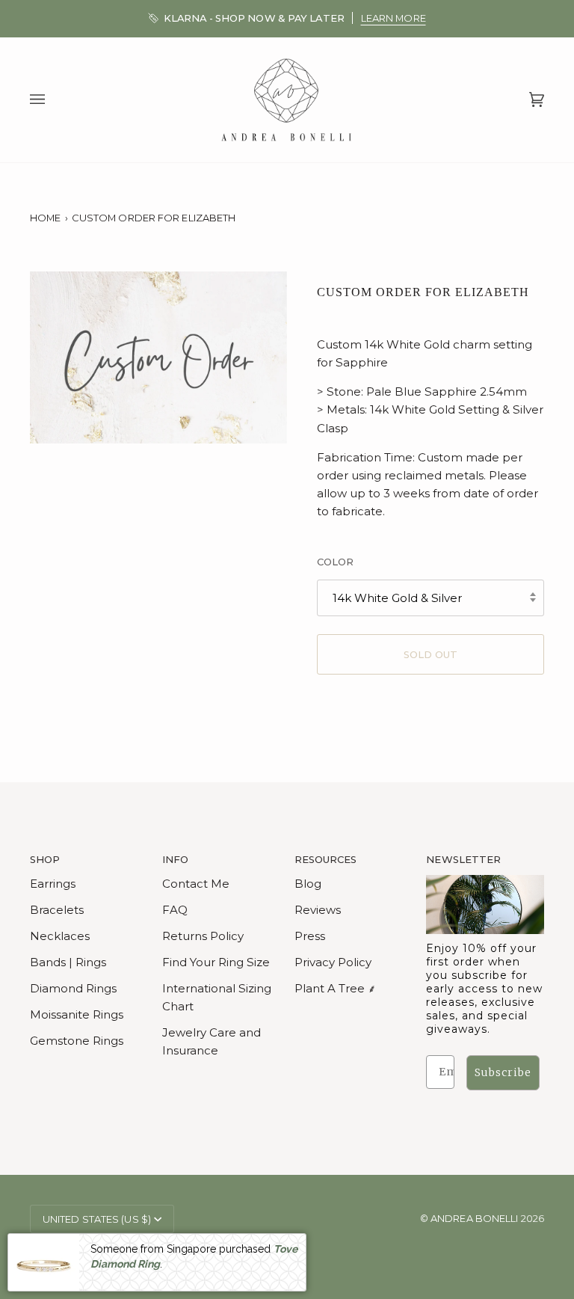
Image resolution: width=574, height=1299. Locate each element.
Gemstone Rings (76, 1041)
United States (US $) (97, 1219)
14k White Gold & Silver (397, 598)
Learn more (393, 18)
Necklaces (60, 936)
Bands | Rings (68, 962)
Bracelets (57, 910)
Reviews (317, 910)
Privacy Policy (332, 962)
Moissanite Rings (76, 1014)
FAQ (175, 910)
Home (45, 218)
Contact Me (195, 883)
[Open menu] (52, 100)
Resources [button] (325, 859)
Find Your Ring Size (216, 962)
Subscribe (503, 1072)
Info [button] (175, 859)
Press (309, 936)
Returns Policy (203, 936)
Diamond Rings (73, 988)
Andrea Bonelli (474, 1218)
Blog (307, 883)
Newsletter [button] (463, 859)
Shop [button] (45, 859)
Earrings (52, 883)
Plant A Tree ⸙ (335, 988)
